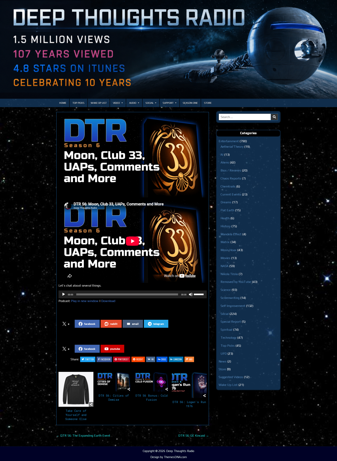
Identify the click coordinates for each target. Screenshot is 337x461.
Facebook (105, 359)
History (226, 226)
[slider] (199, 294)
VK (152, 359)
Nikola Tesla (229, 274)
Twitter (89, 359)
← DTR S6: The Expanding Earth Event (83, 435)
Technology (228, 337)
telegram (158, 323)
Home (62, 102)
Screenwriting (230, 298)
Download (108, 301)
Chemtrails (228, 186)
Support (168, 102)
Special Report (231, 321)
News (222, 361)
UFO (224, 353)
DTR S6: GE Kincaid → (193, 435)
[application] (133, 294)
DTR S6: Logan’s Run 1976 (189, 404)
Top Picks (78, 102)
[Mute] (191, 294)
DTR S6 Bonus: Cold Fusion (152, 397)
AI (222, 154)
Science (226, 290)
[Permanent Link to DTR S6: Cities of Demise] (113, 381)
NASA (224, 266)
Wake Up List (99, 102)
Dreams (226, 202)
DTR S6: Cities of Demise (114, 397)
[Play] (64, 294)
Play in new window (84, 301)
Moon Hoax (228, 250)
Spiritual (226, 329)
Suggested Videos (231, 377)
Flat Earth (227, 210)
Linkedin (177, 359)
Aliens (225, 162)
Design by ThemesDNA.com (168, 457)
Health (225, 218)
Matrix (225, 242)
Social (149, 102)
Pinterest (123, 359)
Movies (225, 258)
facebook (89, 323)
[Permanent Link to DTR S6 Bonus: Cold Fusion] (151, 381)
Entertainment (229, 141)
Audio (132, 102)
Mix (190, 359)
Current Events (231, 194)
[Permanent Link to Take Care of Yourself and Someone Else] (76, 389)
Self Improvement (233, 306)
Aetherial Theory (232, 146)
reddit (113, 323)
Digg (163, 359)
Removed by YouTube (236, 282)
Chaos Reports (231, 178)
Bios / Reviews (231, 170)
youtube (115, 348)
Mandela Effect (231, 234)
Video (116, 102)
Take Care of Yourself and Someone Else (76, 415)
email (135, 323)
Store (208, 102)
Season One (190, 102)
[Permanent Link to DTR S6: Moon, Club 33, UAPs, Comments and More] (133, 156)
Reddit (139, 359)
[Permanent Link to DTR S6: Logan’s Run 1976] (189, 385)
